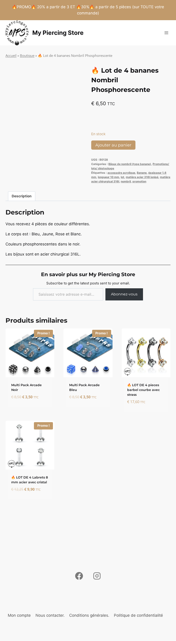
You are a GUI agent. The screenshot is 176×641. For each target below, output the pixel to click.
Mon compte (19, 615)
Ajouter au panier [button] (23, 408)
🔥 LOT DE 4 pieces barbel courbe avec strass (143, 390)
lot (122, 177)
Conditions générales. (89, 615)
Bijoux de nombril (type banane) (129, 164)
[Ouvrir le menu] (166, 32)
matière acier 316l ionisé (142, 177)
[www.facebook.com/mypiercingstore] (79, 576)
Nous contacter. (50, 615)
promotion (139, 181)
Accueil (11, 55)
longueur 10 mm (108, 177)
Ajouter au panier (113, 145)
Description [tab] (22, 196)
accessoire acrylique (121, 172)
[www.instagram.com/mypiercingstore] (97, 576)
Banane (142, 172)
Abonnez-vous (124, 294)
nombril (126, 181)
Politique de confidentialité (138, 615)
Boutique (27, 55)
